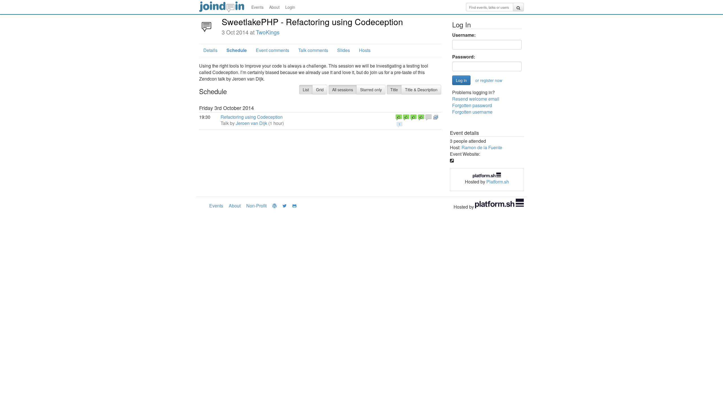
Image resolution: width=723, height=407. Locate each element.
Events (257, 7)
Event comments (272, 50)
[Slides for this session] (436, 117)
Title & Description (421, 89)
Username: (464, 35)
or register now (488, 80)
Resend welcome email (475, 99)
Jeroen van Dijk (251, 123)
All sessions (342, 89)
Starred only (371, 89)
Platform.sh (497, 181)
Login (290, 7)
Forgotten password (472, 105)
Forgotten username (472, 112)
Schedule (237, 50)
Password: (463, 57)
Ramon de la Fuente (481, 147)
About (274, 7)
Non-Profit (256, 205)
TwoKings (268, 32)
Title (394, 89)
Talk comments (313, 50)
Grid (320, 89)
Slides (343, 50)
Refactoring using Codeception (252, 117)
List (306, 89)
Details (210, 50)
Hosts (365, 50)
